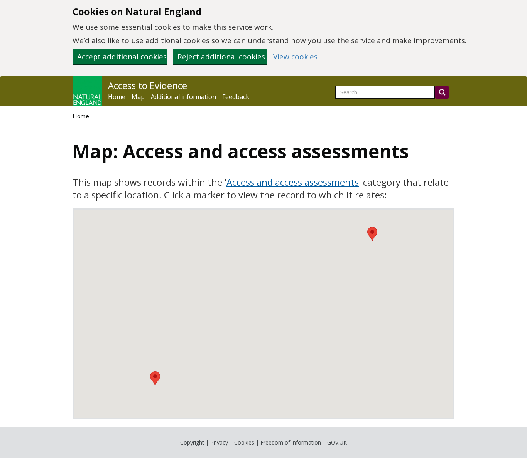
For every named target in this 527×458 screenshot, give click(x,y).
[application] (263, 313)
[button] (155, 378)
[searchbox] (385, 92)
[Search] (442, 92)
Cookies (244, 442)
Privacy (219, 442)
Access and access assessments (292, 182)
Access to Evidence (147, 85)
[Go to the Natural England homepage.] (87, 91)
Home (116, 97)
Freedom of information (290, 442)
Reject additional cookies (221, 57)
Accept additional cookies (122, 57)
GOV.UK (337, 442)
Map (138, 97)
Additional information (183, 97)
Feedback (235, 97)
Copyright (192, 442)
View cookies (295, 56)
